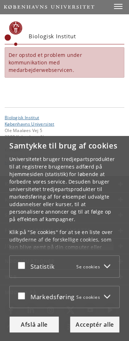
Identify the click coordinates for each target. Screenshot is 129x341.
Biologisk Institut (22, 117)
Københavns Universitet (29, 124)
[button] (118, 6)
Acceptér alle (95, 324)
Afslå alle (34, 324)
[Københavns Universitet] (14, 33)
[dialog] (64, 238)
